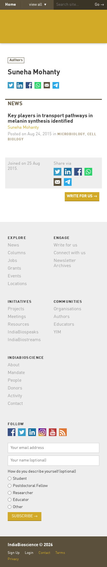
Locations (17, 284)
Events (14, 276)
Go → (99, 5)
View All (37, 5)
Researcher (23, 493)
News (13, 245)
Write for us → (82, 196)
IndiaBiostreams (24, 340)
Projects (16, 309)
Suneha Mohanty (23, 128)
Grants (14, 268)
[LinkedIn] (20, 85)
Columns (17, 253)
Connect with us (70, 253)
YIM (57, 332)
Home (10, 5)
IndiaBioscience (53, 26)
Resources (18, 324)
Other (18, 507)
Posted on (30, 134)
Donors (15, 388)
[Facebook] (29, 85)
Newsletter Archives (65, 263)
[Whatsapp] (38, 85)
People (14, 380)
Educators (64, 324)
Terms (60, 553)
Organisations (67, 309)
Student (20, 479)
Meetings (17, 317)
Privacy (13, 559)
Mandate (16, 373)
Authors (16, 60)
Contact (15, 403)
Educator (21, 500)
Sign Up (14, 553)
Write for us (65, 245)
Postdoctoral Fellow (30, 486)
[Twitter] (11, 85)
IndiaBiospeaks (23, 332)
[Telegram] (56, 85)
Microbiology (71, 134)
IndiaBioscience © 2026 (30, 545)
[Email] (47, 85)
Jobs (12, 260)
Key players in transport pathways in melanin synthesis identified (50, 119)
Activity (15, 396)
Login (29, 553)
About (13, 365)
